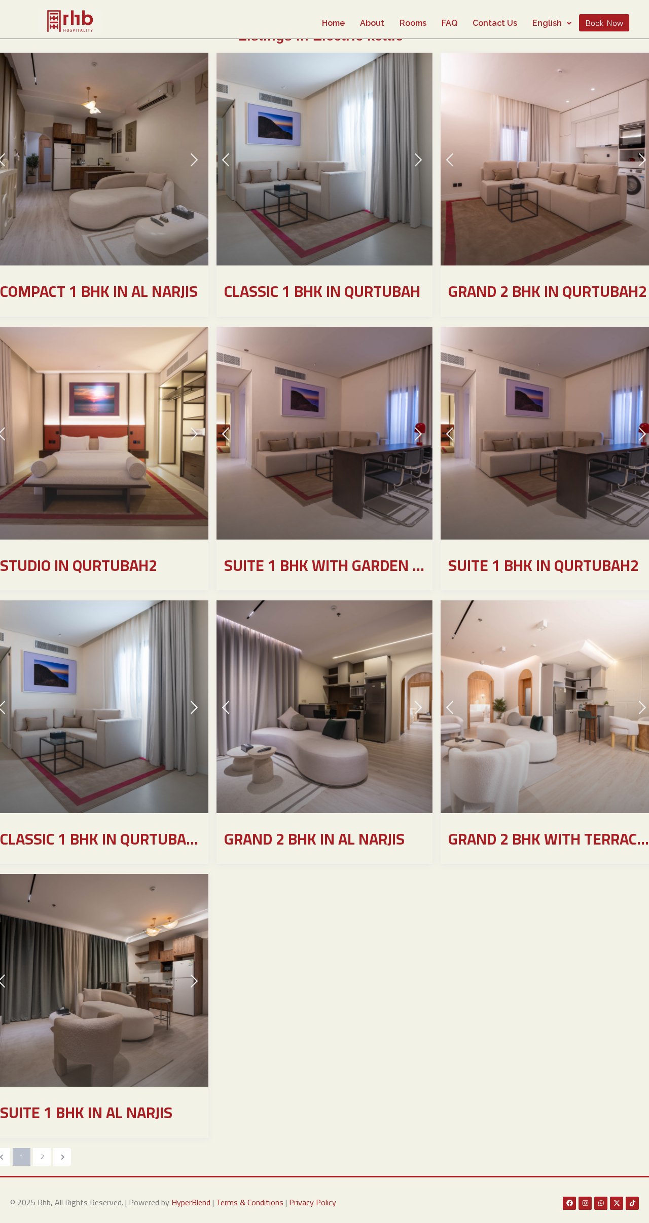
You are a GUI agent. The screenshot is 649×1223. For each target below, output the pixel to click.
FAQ (449, 23)
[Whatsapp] (600, 1203)
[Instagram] (585, 1203)
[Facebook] (569, 1203)
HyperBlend (190, 1202)
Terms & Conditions (249, 1202)
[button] (552, 23)
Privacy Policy (312, 1202)
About (372, 23)
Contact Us (495, 23)
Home (333, 23)
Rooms (413, 23)
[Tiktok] (632, 1203)
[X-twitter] (616, 1203)
